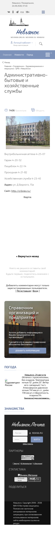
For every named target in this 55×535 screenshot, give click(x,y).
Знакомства (14, 408)
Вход (35, 290)
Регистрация (24, 290)
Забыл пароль (28, 444)
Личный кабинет (22, 42)
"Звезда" (16, 463)
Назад (7, 62)
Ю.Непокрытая (26, 463)
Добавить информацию (27, 350)
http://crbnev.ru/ (21, 190)
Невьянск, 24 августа (35, 374)
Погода (10, 367)
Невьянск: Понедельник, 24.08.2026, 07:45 (23, 4)
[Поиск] (41, 44)
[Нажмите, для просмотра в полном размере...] (28, 132)
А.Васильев (37, 463)
